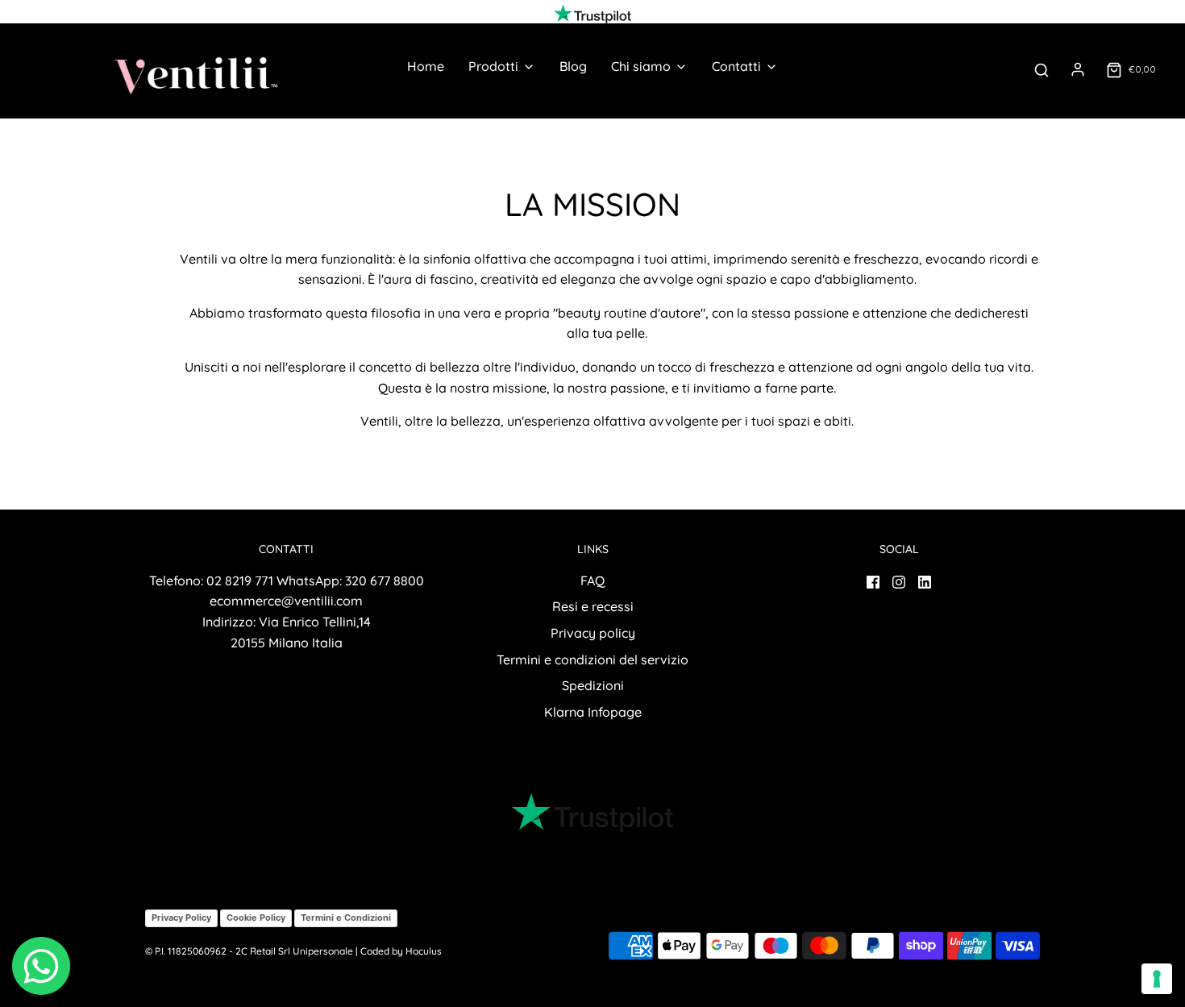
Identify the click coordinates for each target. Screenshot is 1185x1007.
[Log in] (1077, 69)
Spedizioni (593, 685)
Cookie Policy (256, 917)
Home (425, 66)
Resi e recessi (593, 606)
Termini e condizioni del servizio (592, 659)
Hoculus (423, 951)
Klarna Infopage (593, 712)
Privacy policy (593, 633)
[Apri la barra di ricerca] (1041, 69)
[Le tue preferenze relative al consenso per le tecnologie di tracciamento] (1156, 978)
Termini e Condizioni (346, 917)
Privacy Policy (181, 917)
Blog (573, 66)
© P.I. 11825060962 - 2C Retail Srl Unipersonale (249, 951)
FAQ (592, 580)
